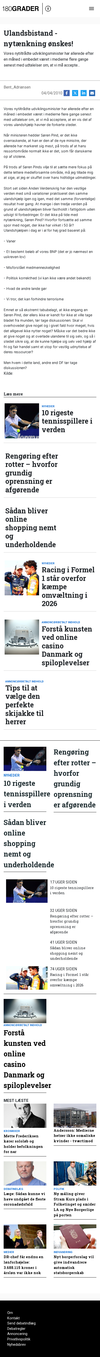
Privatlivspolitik (18, 1339)
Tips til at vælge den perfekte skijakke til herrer (24, 705)
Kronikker (12, 1131)
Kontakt (13, 1318)
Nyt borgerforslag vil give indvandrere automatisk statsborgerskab (74, 1265)
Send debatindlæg (21, 1323)
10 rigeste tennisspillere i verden (67, 421)
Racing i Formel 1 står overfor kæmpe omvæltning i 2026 (68, 586)
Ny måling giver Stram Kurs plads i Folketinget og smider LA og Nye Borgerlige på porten (75, 1204)
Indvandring (63, 1252)
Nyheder (48, 406)
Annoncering (17, 1334)
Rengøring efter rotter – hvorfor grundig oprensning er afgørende (31, 473)
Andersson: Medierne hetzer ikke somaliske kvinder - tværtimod (74, 1135)
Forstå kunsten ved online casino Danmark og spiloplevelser (67, 646)
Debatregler (16, 1329)
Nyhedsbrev (16, 1345)
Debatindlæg (13, 1189)
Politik (59, 1189)
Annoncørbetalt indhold (61, 622)
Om (10, 1313)
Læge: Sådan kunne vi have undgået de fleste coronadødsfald (25, 1199)
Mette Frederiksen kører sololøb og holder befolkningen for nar (23, 1144)
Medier (9, 1252)
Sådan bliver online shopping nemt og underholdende (30, 528)
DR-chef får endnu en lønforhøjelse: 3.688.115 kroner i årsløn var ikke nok (23, 1265)
